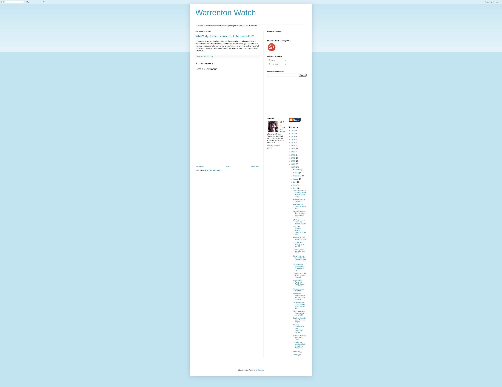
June (295, 185)
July (294, 182)
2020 (293, 133)
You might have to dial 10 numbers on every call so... (299, 214)
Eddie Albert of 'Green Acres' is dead (299, 206)
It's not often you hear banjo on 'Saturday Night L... (299, 259)
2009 (293, 155)
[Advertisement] (227, 146)
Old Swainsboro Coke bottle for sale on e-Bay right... (299, 305)
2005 (293, 167)
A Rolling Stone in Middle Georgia (299, 238)
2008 (293, 158)
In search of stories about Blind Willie (299, 337)
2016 (293, 140)
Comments (274, 64)
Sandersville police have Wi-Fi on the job (299, 320)
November (297, 170)
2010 (293, 152)
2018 (293, 136)
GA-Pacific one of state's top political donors (299, 222)
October (296, 173)
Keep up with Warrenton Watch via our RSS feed (298, 283)
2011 (293, 149)
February (296, 352)
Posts (272, 60)
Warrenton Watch (225, 12)
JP (283, 122)
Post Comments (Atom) (213, 170)
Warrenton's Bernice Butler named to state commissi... (299, 296)
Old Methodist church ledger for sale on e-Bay (299, 267)
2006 (293, 164)
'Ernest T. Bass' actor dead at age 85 (298, 244)
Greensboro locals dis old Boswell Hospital (299, 275)
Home (228, 167)
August (296, 179)
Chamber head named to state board (299, 251)
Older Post (255, 167)
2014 (293, 146)
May (295, 188)
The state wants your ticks (298, 290)
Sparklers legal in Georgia (299, 200)
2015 (293, 143)
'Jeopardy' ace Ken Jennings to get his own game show (299, 193)
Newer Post (200, 167)
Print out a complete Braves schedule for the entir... (299, 230)
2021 (293, 130)
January (296, 355)
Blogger (260, 370)
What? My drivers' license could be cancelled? (224, 36)
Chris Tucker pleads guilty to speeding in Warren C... (299, 345)
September (297, 176)
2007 (293, 161)
